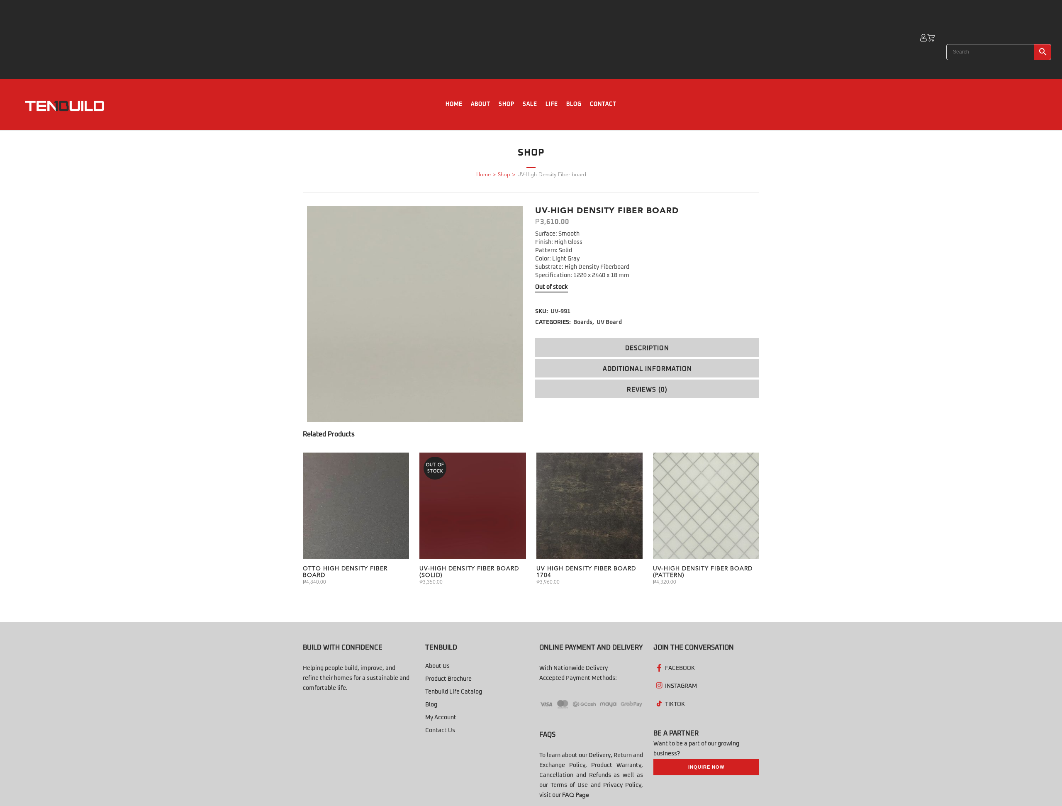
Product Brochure (448, 679)
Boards (582, 322)
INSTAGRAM (681, 686)
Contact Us (440, 730)
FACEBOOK (680, 668)
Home (483, 175)
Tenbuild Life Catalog (453, 692)
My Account (440, 718)
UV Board (609, 322)
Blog (431, 705)
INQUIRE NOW (706, 767)
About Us (437, 666)
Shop (504, 175)
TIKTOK (675, 704)
